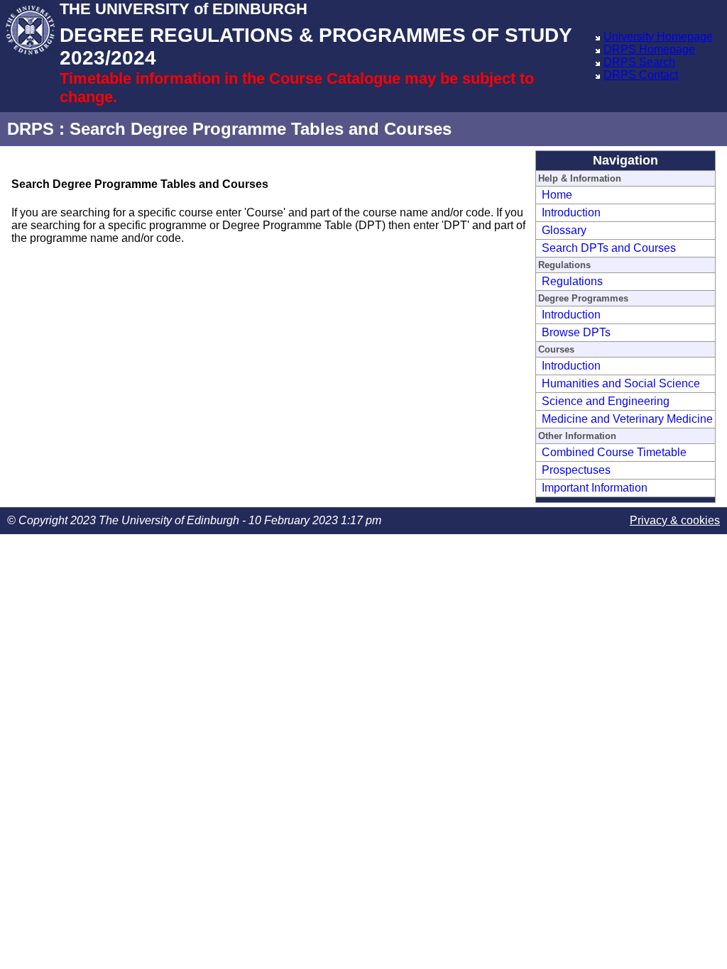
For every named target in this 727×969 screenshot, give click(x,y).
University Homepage (658, 37)
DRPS (30, 128)
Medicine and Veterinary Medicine (627, 419)
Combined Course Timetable (614, 452)
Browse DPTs (576, 332)
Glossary (564, 230)
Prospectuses (576, 470)
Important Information (594, 488)
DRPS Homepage (649, 49)
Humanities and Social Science (621, 383)
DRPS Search (639, 62)
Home (557, 195)
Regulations (572, 281)
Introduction (571, 212)
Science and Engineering (605, 401)
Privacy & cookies (675, 520)
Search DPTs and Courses (609, 248)
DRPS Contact (640, 75)
